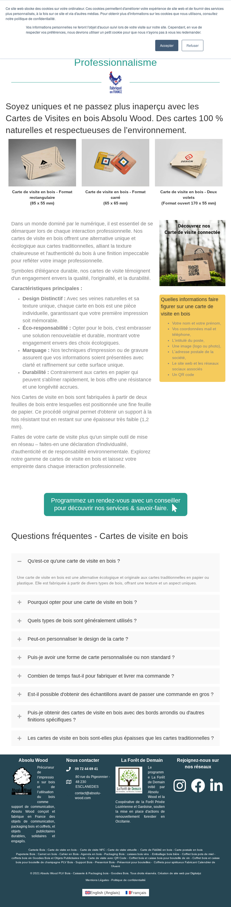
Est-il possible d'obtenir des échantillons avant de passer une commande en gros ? (121, 694)
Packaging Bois (114, 854)
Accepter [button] (167, 45)
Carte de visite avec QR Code (107, 858)
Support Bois (83, 862)
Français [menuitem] (138, 892)
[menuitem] (102, 892)
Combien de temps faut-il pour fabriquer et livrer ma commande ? (101, 676)
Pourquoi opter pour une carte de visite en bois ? (82, 602)
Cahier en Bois (69, 854)
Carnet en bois (47, 854)
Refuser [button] (192, 45)
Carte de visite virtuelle (122, 849)
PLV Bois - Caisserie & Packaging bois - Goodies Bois (93, 873)
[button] (115, 504)
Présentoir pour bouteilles (133, 862)
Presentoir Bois (105, 862)
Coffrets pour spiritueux (169, 862)
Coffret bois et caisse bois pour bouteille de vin (159, 858)
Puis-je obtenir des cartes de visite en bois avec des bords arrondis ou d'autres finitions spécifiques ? (116, 716)
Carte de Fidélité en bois (156, 849)
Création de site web (171, 873)
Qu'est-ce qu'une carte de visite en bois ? (74, 561)
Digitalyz (195, 873)
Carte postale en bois (189, 849)
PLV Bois (67, 862)
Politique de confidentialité (128, 880)
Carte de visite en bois (62, 849)
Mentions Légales (97, 880)
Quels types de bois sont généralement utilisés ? (82, 620)
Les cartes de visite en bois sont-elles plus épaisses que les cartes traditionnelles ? (121, 738)
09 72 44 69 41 (86, 769)
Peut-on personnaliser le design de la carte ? (78, 639)
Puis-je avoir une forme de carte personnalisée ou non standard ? (101, 657)
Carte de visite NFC (92, 849)
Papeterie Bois (25, 854)
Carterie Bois (36, 849)
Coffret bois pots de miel (198, 854)
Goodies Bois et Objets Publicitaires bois (59, 858)
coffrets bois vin (22, 858)
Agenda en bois (91, 854)
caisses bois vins (138, 854)
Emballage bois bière (165, 854)
